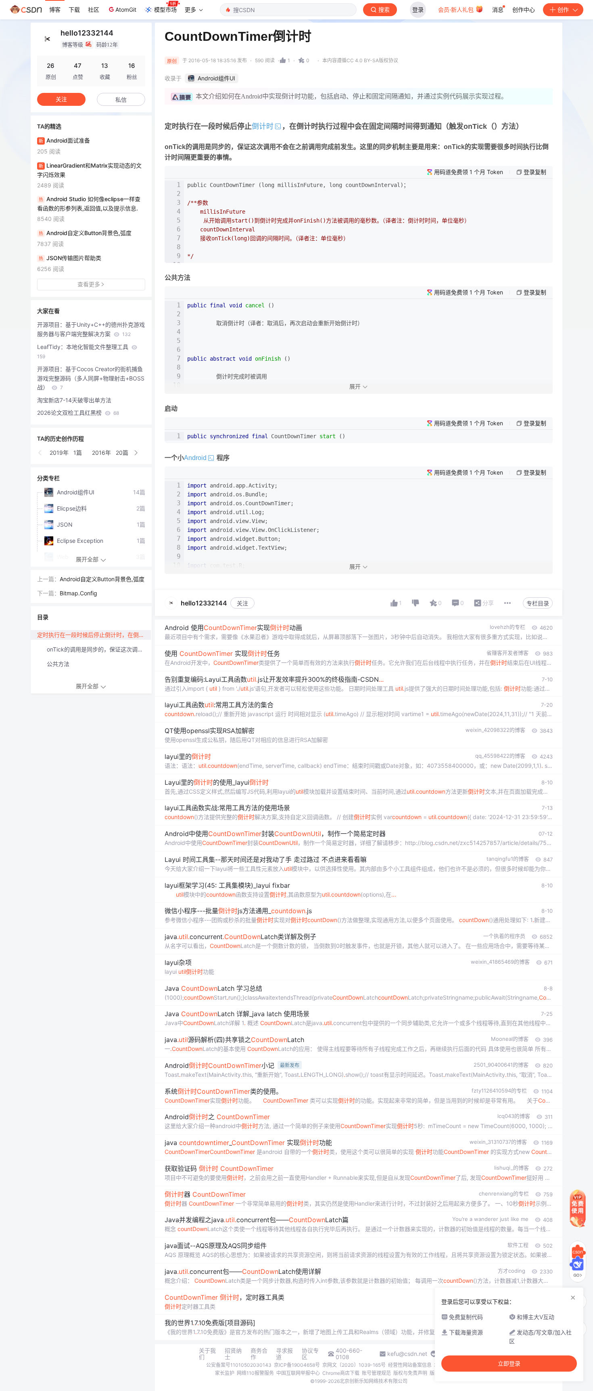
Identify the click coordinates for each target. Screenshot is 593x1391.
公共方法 (58, 663)
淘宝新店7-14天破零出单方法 (74, 400)
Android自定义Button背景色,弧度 (102, 579)
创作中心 (523, 9)
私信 (121, 99)
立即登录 (509, 1363)
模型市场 (165, 9)
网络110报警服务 (255, 1373)
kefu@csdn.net (407, 1354)
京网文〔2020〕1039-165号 (354, 1365)
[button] (40, 453)
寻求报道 (284, 1353)
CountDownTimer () (268, 436)
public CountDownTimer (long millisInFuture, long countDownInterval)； (328, 220)
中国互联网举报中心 (298, 1373)
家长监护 (224, 1373)
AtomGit (125, 9)
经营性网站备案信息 (410, 1365)
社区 (93, 9)
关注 (242, 603)
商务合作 (259, 1353)
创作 (563, 9)
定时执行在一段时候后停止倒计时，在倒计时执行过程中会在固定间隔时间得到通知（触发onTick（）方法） (94, 634)
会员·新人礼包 (456, 9)
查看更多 (88, 284)
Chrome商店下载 (340, 1373)
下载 (74, 9)
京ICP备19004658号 (297, 1365)
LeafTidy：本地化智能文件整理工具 (83, 351)
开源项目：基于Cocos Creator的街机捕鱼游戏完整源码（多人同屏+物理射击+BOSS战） (90, 378)
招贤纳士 (233, 1353)
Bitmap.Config (78, 593)
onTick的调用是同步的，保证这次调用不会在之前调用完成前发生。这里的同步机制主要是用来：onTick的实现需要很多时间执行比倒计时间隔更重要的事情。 (99, 649)
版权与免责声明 (410, 1373)
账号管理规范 (376, 1373)
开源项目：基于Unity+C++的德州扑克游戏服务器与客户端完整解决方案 (91, 329)
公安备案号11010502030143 (238, 1365)
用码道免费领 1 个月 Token (468, 171)
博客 (55, 9)
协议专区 (310, 1353)
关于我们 (207, 1353)
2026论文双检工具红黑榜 (78, 412)
